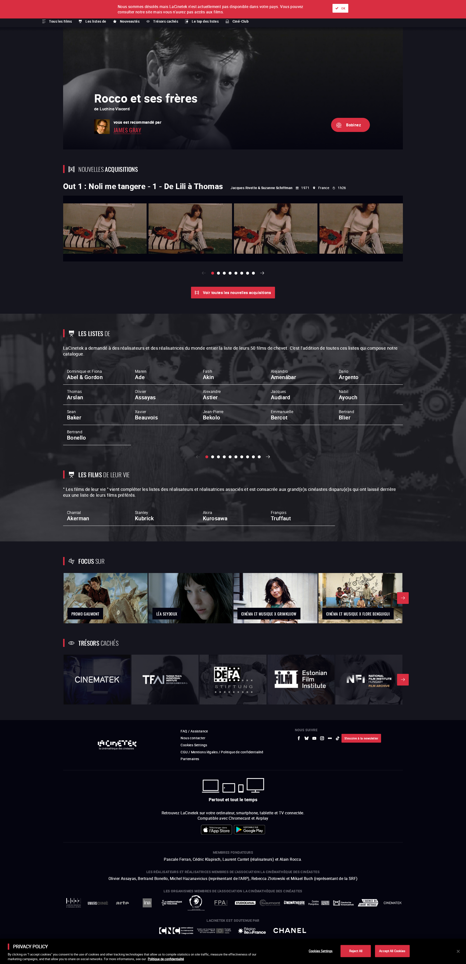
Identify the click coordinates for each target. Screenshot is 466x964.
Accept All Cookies (392, 951)
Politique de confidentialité (166, 959)
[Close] (458, 951)
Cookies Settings (321, 951)
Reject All (355, 951)
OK (343, 8)
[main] (233, 951)
